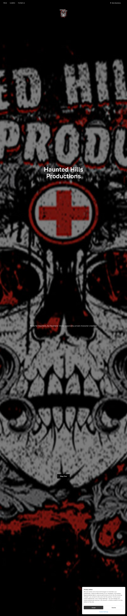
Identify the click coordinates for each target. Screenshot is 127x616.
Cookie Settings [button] (103, 612)
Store (5, 3)
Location (12, 3)
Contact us (21, 3)
